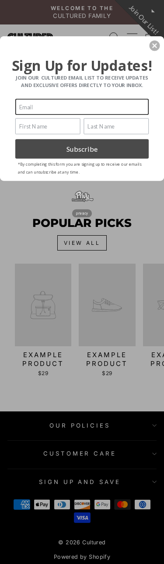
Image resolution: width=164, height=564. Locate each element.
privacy (82, 212)
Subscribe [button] (82, 148)
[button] (154, 45)
